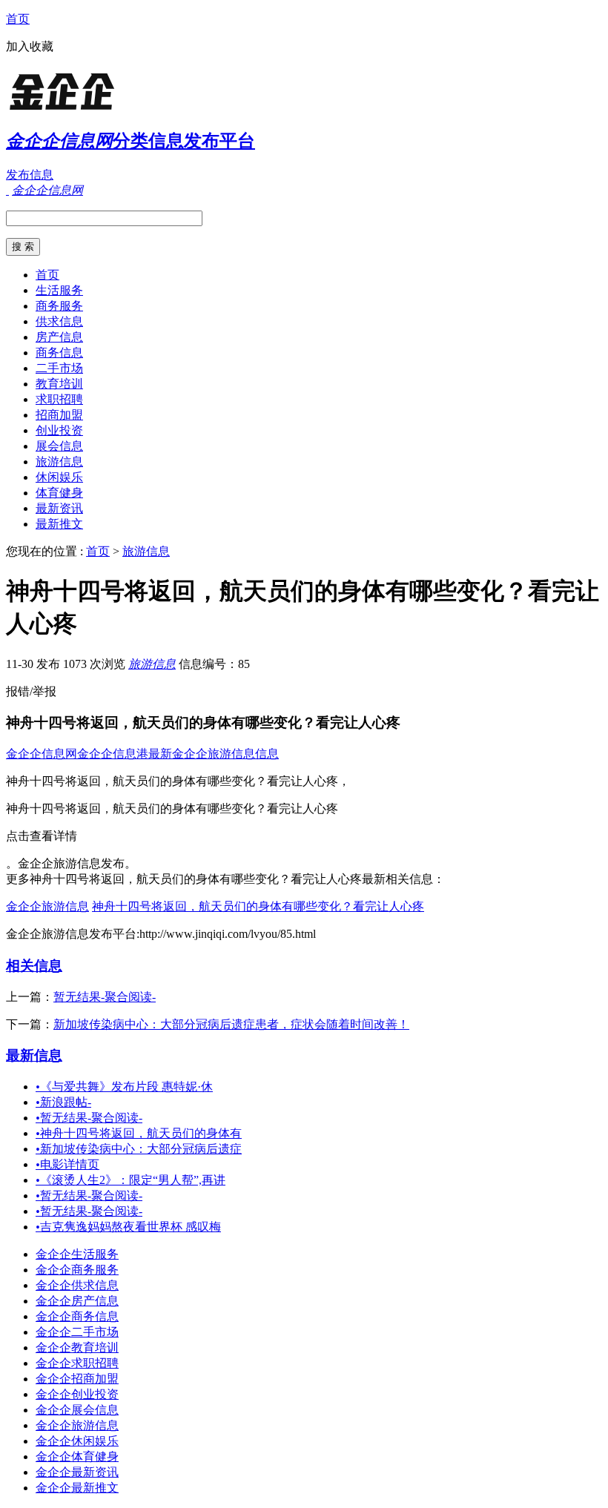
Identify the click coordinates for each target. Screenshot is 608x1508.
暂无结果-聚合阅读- (104, 997)
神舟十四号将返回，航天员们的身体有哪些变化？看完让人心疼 (258, 906)
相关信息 (34, 965)
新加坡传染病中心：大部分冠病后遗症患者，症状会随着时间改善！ (231, 1024)
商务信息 (59, 352)
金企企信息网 (41, 753)
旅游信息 (59, 461)
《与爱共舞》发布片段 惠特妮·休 (124, 1086)
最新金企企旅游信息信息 (213, 753)
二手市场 (59, 368)
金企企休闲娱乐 (77, 1441)
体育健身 (59, 492)
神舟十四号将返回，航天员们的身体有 (139, 1133)
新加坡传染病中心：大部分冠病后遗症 (139, 1148)
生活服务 (59, 290)
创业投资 (59, 430)
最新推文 (59, 523)
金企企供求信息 (77, 1285)
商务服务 (59, 306)
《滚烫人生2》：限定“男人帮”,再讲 (130, 1180)
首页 (18, 19)
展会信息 (59, 446)
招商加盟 (59, 415)
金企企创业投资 (77, 1394)
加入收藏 (29, 46)
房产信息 (59, 337)
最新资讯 (59, 508)
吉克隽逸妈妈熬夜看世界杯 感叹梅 (128, 1226)
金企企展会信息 (77, 1409)
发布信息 (29, 174)
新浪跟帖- (63, 1102)
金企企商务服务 (77, 1269)
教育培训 (59, 383)
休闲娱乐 (59, 477)
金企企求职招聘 (77, 1363)
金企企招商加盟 (77, 1378)
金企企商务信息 (77, 1316)
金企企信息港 (112, 753)
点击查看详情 (41, 836)
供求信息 (59, 321)
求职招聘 (59, 399)
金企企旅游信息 (47, 906)
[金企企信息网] (98, 107)
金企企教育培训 (77, 1347)
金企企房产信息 (77, 1300)
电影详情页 (67, 1164)
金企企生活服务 (77, 1254)
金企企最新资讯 (77, 1472)
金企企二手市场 (77, 1332)
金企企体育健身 (77, 1456)
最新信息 (34, 1055)
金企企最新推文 (77, 1487)
